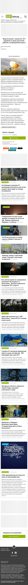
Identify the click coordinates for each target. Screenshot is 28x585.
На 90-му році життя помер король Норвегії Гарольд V (12, 238)
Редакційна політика (10, 582)
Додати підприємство (14, 536)
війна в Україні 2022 (8, 127)
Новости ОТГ (12, 444)
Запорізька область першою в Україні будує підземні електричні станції (13, 388)
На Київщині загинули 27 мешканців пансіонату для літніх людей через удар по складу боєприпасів (14, 188)
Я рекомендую (14, 137)
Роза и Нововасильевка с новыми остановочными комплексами (14, 449)
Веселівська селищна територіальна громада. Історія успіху (13, 454)
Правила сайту (16, 581)
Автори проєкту (14, 555)
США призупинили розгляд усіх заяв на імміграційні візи (13, 476)
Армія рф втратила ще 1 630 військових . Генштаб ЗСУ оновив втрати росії (14, 318)
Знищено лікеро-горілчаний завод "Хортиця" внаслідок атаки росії (12, 257)
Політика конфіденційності (7, 581)
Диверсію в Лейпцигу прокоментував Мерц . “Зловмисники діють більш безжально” (12, 425)
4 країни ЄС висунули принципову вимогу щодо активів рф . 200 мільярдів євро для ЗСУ (14, 353)
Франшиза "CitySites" (5, 550)
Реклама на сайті (4, 548)
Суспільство (3, 48)
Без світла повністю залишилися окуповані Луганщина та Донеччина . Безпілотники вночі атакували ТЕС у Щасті (14, 282)
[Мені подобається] (26, 47)
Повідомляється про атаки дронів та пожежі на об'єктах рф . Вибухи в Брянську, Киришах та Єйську (13, 219)
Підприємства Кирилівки (12, 533)
